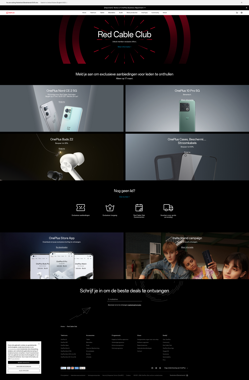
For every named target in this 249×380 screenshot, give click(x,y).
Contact (139, 351)
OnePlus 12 (64, 339)
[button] (39, 343)
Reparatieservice (142, 345)
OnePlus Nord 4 (65, 348)
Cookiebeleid (12, 349)
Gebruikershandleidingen (144, 348)
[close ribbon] (246, 7)
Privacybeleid (64, 375)
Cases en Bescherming (92, 348)
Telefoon (93, 13)
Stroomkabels (90, 351)
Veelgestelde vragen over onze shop (147, 339)
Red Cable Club (167, 345)
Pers (164, 360)
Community (155, 13)
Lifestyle (88, 357)
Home (63, 326)
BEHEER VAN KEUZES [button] (24, 362)
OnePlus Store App (168, 348)
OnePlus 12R (64, 342)
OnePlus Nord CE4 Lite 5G (68, 354)
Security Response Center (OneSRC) (113, 375)
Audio (121, 13)
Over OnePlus (167, 339)
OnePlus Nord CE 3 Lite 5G (68, 357)
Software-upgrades (143, 342)
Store (84, 13)
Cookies (128, 375)
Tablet (102, 13)
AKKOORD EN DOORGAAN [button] (23, 366)
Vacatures (166, 354)
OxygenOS (166, 351)
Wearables (111, 13)
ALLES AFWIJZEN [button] (23, 370)
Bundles (88, 354)
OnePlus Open (65, 345)
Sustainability (167, 357)
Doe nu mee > (124, 197)
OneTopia (144, 13)
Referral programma (118, 345)
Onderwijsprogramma (118, 342)
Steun (165, 13)
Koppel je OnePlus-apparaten (120, 339)
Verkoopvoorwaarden (94, 375)
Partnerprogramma (117, 348)
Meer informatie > (124, 47)
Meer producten (132, 13)
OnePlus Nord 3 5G (66, 351)
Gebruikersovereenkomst (78, 375)
